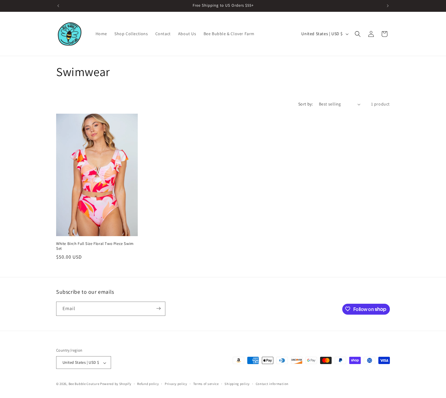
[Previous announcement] (58, 6)
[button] (357, 34)
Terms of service (206, 384)
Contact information (272, 384)
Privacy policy (176, 384)
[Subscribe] (158, 308)
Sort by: (305, 104)
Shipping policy (237, 384)
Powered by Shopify (115, 384)
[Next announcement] (387, 6)
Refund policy (148, 384)
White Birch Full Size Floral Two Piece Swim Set (95, 246)
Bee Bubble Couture (84, 384)
